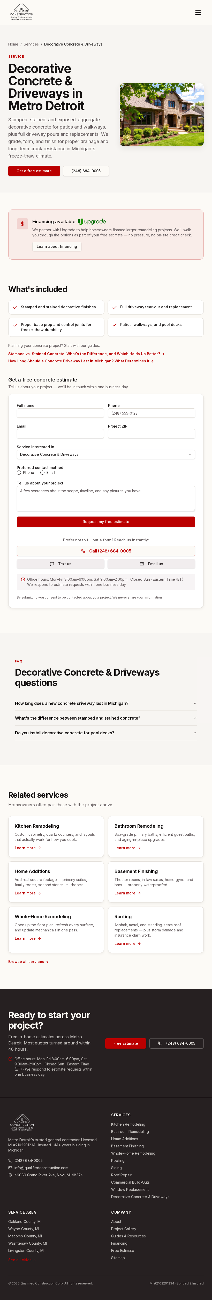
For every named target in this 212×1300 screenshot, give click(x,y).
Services (31, 44)
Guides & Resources (128, 1236)
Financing (119, 1243)
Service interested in (35, 447)
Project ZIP (117, 426)
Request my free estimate (106, 521)
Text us (64, 564)
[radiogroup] (106, 472)
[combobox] (106, 454)
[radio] (19, 472)
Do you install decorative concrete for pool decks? (64, 732)
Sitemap (118, 1258)
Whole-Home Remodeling (133, 1153)
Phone (114, 405)
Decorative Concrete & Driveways (140, 1196)
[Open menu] (198, 12)
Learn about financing (57, 246)
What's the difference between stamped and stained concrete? (77, 718)
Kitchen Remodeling (128, 1124)
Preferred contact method (40, 467)
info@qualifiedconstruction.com (41, 1167)
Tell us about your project (40, 483)
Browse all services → (28, 961)
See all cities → (22, 1260)
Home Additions (124, 1139)
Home (13, 44)
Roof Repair (121, 1175)
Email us (155, 564)
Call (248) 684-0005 (110, 551)
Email (21, 426)
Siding (116, 1167)
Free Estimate (125, 1043)
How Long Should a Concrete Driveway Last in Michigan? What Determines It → (81, 361)
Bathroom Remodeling (130, 1131)
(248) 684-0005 (86, 171)
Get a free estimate (34, 171)
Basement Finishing (127, 1146)
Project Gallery (123, 1229)
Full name (25, 405)
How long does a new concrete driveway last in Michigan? (71, 703)
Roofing (118, 1160)
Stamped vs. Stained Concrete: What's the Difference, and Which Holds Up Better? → (86, 354)
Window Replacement (130, 1189)
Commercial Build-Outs (130, 1182)
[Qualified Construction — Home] (21, 12)
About (116, 1221)
